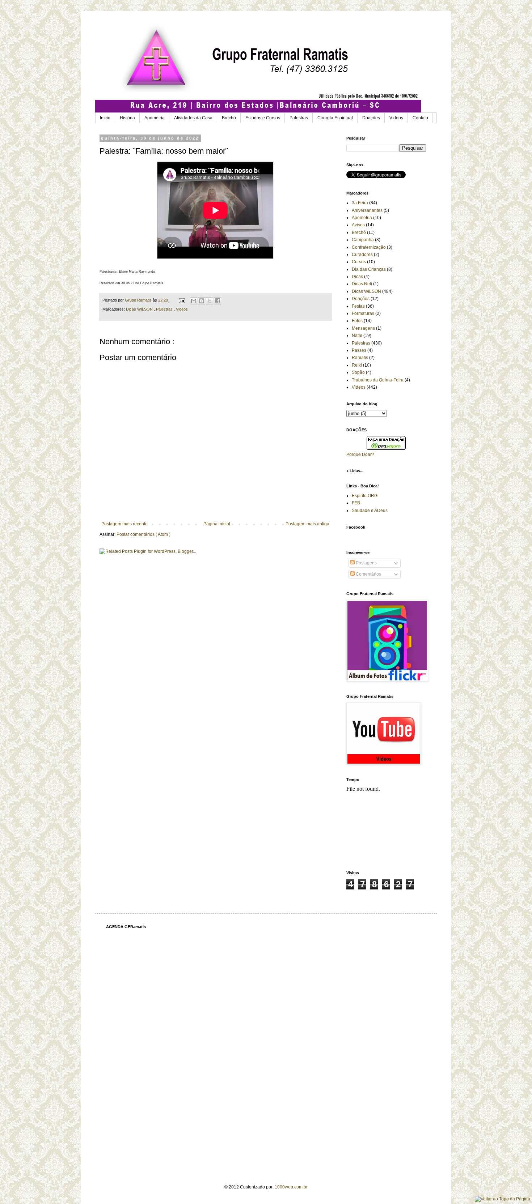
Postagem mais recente (124, 523)
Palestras (299, 117)
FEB (356, 502)
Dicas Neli (362, 283)
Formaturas (363, 313)
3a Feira (360, 202)
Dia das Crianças (369, 269)
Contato (420, 117)
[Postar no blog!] (201, 300)
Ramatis (360, 357)
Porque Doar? (360, 454)
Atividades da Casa (193, 117)
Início (105, 117)
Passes (359, 350)
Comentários (368, 574)
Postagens (366, 562)
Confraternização (369, 247)
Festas (358, 306)
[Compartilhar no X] (209, 300)
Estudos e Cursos (262, 117)
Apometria (154, 117)
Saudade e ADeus (370, 510)
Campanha (363, 239)
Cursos (359, 261)
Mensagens (363, 328)
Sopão (358, 372)
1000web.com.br (291, 1187)
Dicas (357, 276)
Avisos (358, 224)
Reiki (357, 365)
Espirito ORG (364, 495)
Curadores (362, 254)
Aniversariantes (367, 210)
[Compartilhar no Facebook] (217, 300)
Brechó (229, 117)
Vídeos (396, 117)
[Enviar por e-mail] (193, 300)
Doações (371, 117)
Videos (182, 309)
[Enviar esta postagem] (181, 300)
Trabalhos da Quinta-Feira (378, 380)
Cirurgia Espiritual (335, 117)
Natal (357, 335)
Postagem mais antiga (307, 523)
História (127, 117)
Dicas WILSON (140, 309)
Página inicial (216, 523)
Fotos (357, 320)
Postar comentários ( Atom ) (143, 534)
